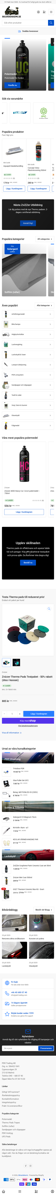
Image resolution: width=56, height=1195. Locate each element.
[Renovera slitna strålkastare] (14, 923)
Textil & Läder (16, 395)
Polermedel (7, 1119)
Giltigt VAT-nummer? (11, 1092)
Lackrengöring (17, 344)
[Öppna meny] (51, 12)
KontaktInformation (10, 1099)
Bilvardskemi (23, 1175)
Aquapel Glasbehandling (13, 166)
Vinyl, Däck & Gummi (19, 405)
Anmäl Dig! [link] (28, 223)
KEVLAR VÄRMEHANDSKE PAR (25, 839)
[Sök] (51, 23)
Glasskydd (15, 415)
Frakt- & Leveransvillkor (12, 1106)
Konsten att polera (36, 939)
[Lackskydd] (14, 950)
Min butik (6, 163)
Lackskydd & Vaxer (19, 355)
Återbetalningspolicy (11, 1095)
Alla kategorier (43, 305)
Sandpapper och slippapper (22, 385)
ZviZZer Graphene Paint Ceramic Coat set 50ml (32, 866)
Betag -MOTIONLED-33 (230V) (25, 792)
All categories (44, 239)
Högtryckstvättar (18, 334)
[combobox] (28, 23)
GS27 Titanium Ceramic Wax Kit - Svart (28, 889)
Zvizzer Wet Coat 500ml (22, 877)
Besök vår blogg (43, 910)
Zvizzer (7, 488)
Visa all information (11, 733)
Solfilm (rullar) (8, 1126)
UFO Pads (6, 1136)
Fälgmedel (15, 425)
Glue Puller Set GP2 (21, 780)
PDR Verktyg (7, 1133)
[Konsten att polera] (41, 923)
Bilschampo (16, 324)
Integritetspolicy (9, 1102)
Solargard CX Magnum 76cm (24, 817)
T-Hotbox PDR (18, 768)
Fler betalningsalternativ (28, 726)
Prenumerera (46, 1048)
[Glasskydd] (41, 950)
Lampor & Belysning (19, 365)
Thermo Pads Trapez (11, 1122)
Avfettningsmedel (18, 314)
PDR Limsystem (17, 375)
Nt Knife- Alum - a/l (20, 828)
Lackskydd (6, 966)
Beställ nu (28, 562)
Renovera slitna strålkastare (13, 939)
